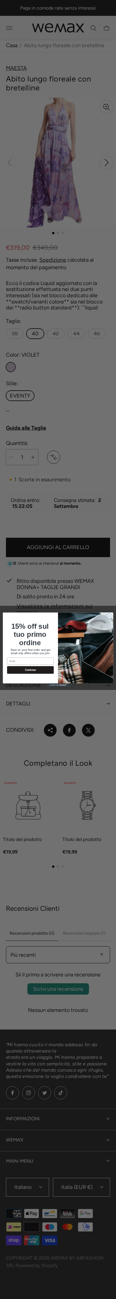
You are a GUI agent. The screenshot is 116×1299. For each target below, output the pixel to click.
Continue (30, 669)
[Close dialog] (109, 616)
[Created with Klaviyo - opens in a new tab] (58, 685)
